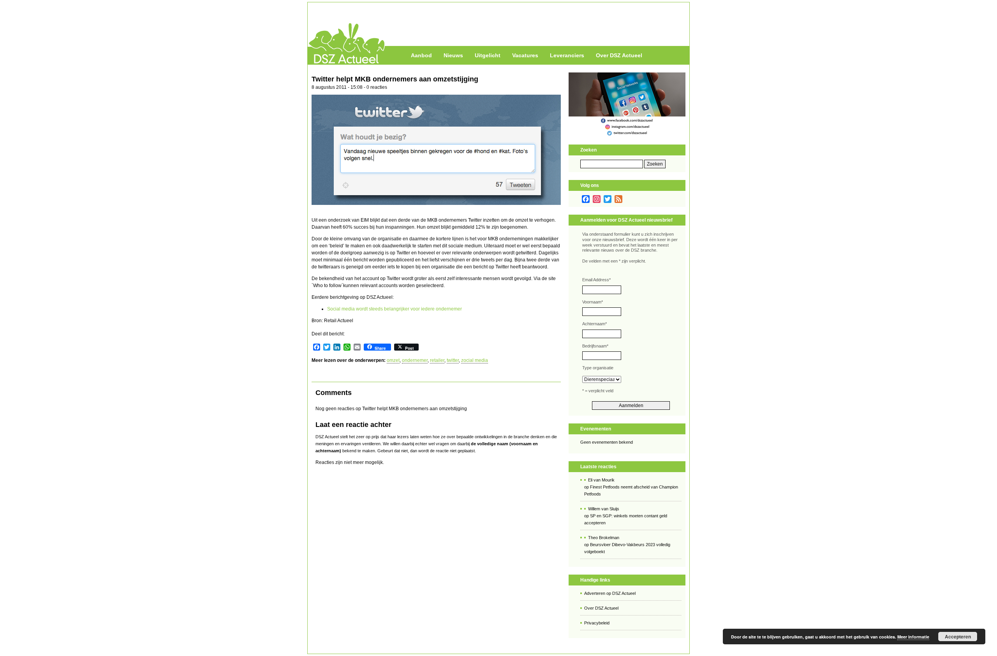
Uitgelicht (487, 55)
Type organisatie (597, 367)
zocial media (474, 360)
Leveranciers (567, 55)
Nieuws (453, 55)
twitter (453, 360)
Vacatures (525, 55)
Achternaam (594, 323)
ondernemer (415, 360)
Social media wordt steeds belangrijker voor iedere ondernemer (394, 309)
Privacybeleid (596, 623)
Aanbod (421, 55)
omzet (393, 360)
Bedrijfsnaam (595, 346)
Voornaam (592, 302)
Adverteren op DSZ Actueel (610, 593)
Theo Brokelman (603, 537)
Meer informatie (913, 637)
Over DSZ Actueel (619, 55)
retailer (437, 360)
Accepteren (958, 636)
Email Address (596, 279)
